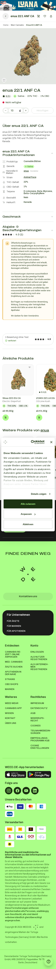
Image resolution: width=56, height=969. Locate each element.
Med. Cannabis (17, 25)
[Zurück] (5, 16)
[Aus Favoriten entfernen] (29, 367)
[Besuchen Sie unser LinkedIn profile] (35, 790)
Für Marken (14, 626)
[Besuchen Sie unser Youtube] (26, 790)
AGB (32, 713)
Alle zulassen (28, 503)
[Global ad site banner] (28, 5)
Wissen (9, 713)
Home (5, 25)
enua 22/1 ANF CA (34, 25)
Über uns (10, 723)
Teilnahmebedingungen (40, 731)
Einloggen (37, 652)
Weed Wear (11, 703)
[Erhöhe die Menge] (25, 110)
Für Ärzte (13, 621)
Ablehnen (28, 524)
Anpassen (26, 514)
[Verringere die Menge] (5, 110)
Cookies (35, 725)
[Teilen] (51, 16)
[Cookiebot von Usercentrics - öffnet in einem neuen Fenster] (32, 442)
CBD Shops (11, 684)
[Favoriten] (44, 16)
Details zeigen (38, 494)
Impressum (37, 703)
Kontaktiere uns (28, 596)
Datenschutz (38, 708)
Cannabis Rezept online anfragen (13, 654)
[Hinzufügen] (5, 417)
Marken (9, 689)
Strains (10, 679)
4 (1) (8, 96)
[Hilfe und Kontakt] (48, 961)
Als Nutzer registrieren (38, 658)
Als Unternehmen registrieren (39, 666)
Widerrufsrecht (37, 719)
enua (44, 430)
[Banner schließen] (51, 442)
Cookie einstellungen (39, 746)
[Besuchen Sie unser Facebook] (17, 790)
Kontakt (10, 718)
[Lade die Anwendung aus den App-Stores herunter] (15, 774)
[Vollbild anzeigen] (4, 80)
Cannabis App (13, 708)
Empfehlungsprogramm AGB (39, 739)
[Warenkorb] (38, 16)
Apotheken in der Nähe (13, 673)
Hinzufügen (42, 110)
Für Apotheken (16, 631)
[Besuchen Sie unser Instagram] (8, 790)
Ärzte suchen (13, 667)
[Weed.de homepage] (28, 574)
